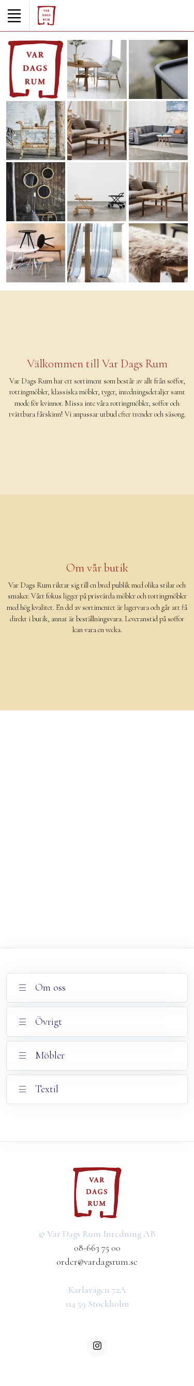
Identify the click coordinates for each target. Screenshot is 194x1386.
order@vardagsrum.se (97, 1261)
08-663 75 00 (97, 1247)
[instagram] (97, 1346)
